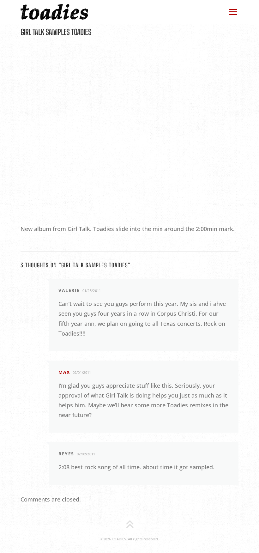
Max (64, 372)
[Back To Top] (129, 525)
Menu (232, 12)
